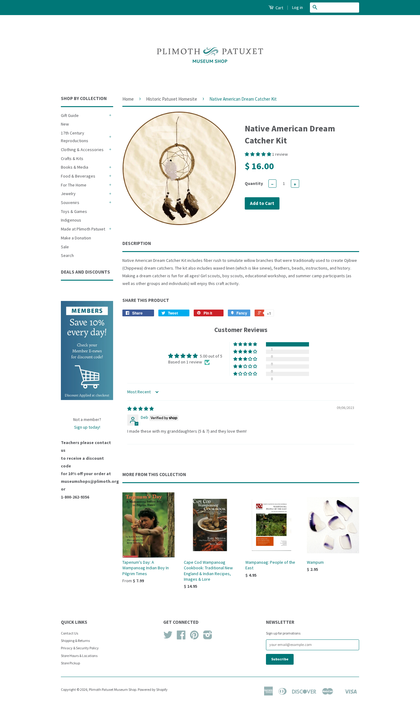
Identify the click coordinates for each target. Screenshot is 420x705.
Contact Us (69, 633)
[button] (258, 154)
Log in (297, 7)
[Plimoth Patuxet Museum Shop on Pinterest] (194, 637)
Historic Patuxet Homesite (171, 99)
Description (136, 243)
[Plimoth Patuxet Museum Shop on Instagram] (207, 637)
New (65, 124)
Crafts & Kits (72, 158)
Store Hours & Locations (79, 655)
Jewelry (68, 193)
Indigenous (71, 220)
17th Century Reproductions (74, 136)
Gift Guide (70, 115)
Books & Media (74, 167)
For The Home (73, 185)
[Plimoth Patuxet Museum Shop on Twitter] (167, 637)
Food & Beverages (78, 176)
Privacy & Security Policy (80, 648)
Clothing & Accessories (82, 149)
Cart (279, 7)
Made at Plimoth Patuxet (83, 229)
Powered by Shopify (153, 689)
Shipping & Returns (75, 640)
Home (128, 99)
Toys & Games (74, 211)
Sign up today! (87, 427)
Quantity (254, 183)
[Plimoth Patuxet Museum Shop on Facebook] (181, 637)
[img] (140, 408)
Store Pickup (70, 663)
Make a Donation (76, 238)
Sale (65, 247)
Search (67, 255)
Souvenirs (70, 202)
